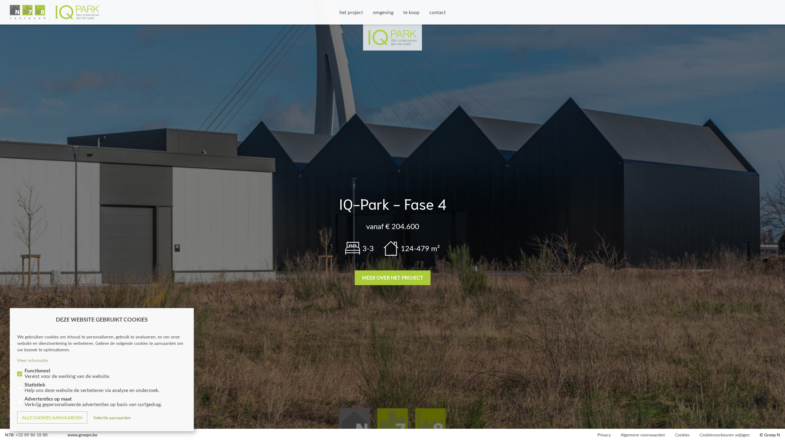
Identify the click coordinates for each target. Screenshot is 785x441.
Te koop (411, 12)
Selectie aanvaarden (112, 417)
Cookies (682, 434)
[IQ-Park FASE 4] (55, 12)
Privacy (604, 434)
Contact (437, 12)
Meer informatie (32, 360)
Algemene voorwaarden (643, 434)
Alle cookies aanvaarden (52, 417)
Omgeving (383, 12)
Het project (351, 12)
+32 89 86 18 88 (32, 434)
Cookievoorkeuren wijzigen (724, 434)
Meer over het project (392, 278)
